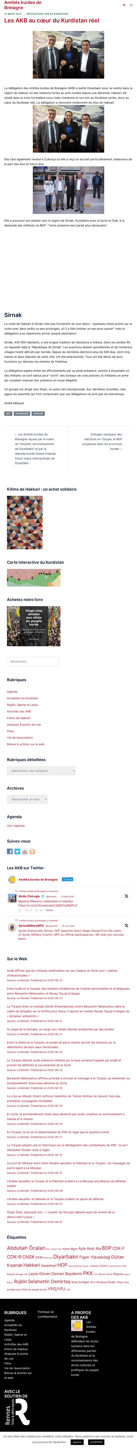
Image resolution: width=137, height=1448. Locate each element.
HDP (62, 1265)
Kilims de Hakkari (19, 718)
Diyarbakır (22, 413)
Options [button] (77, 1442)
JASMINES (94, 1266)
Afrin (48, 1249)
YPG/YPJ (56, 1288)
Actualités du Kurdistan (22, 698)
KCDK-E (104, 1265)
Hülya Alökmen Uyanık (78, 1266)
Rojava (118, 1274)
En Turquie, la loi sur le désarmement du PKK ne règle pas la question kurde (58, 1132)
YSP (68, 1289)
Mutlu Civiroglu (29, 896)
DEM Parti (48, 1258)
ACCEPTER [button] (96, 1442)
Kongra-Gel (22, 1274)
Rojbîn (20, 1281)
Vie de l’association (20, 737)
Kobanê (11, 1274)
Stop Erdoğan (80, 1282)
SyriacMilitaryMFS (31, 925)
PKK (88, 1273)
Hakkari (38, 413)
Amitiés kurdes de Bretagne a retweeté (38, 891)
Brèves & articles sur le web (25, 744)
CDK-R (14, 1257)
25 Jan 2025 (68, 926)
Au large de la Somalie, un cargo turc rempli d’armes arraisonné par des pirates (60, 1029)
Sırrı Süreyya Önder (103, 1282)
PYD (96, 1274)
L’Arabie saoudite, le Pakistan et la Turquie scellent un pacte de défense (55, 1199)
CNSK (28, 1257)
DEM (39, 1257)
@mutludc (52, 896)
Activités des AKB (19, 711)
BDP (8, 413)
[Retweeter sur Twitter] (16, 891)
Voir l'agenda (16, 825)
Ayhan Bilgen (70, 1248)
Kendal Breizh (115, 1266)
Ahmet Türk (56, 1249)
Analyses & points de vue (24, 724)
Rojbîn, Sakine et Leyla (22, 705)
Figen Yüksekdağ (94, 1257)
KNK (124, 1266)
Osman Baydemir (66, 1273)
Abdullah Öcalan (26, 1248)
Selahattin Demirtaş (49, 1281)
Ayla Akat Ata (89, 1248)
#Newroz (36, 901)
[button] (124, 5)
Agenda (12, 691)
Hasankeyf (49, 1265)
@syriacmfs (51, 926)
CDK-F (118, 1248)
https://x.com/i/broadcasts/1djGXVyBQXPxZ (47, 905)
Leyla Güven (39, 1273)
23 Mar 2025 (67, 896)
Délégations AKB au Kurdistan (47, 13)
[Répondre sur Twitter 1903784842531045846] (20, 910)
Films (10, 731)
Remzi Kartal (105, 1274)
